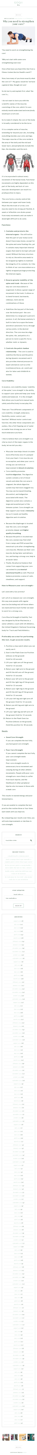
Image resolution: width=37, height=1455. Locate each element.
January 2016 (17, 1352)
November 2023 (17, 1033)
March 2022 (17, 1101)
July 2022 (17, 1087)
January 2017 (17, 1311)
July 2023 (17, 1046)
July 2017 (17, 1291)
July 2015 (17, 1372)
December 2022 (17, 1070)
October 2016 (17, 1321)
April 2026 (17, 934)
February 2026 (17, 941)
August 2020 (17, 1165)
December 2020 (17, 1151)
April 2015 (17, 1382)
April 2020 (17, 1179)
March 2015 (17, 1386)
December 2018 (17, 1233)
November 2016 (17, 1318)
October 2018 (17, 1240)
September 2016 (17, 1324)
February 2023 (17, 1063)
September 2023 (17, 1040)
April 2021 (17, 1138)
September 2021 (17, 1121)
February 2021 (17, 1145)
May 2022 (17, 1094)
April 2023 (17, 1057)
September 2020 (17, 1162)
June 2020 (17, 1172)
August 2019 (17, 1206)
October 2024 (17, 995)
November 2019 (17, 1196)
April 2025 (17, 975)
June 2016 (17, 1335)
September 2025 (17, 958)
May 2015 (17, 1379)
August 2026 (17, 921)
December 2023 (17, 1029)
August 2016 (17, 1328)
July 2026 (17, 924)
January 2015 (17, 1392)
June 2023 (17, 1050)
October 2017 (17, 1280)
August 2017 (17, 1287)
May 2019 (17, 1216)
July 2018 (17, 1250)
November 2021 (17, 1114)
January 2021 (17, 1148)
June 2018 (17, 1253)
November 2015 (17, 1358)
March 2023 (17, 1060)
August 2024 (17, 1002)
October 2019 (17, 1199)
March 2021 (17, 1141)
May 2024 (17, 1012)
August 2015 (17, 1369)
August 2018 (17, 1246)
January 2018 (17, 1270)
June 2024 (17, 1009)
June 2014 (17, 1416)
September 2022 (17, 1080)
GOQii (18, 2)
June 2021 (17, 1131)
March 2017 (17, 1304)
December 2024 (17, 989)
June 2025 (17, 968)
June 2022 (17, 1090)
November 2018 (17, 1236)
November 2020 (17, 1155)
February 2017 (17, 1308)
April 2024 (17, 1016)
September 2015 (17, 1365)
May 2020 (17, 1175)
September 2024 (17, 999)
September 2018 (17, 1243)
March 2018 (17, 1263)
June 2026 (17, 928)
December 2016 (17, 1314)
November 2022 (17, 1073)
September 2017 (17, 1284)
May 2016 (17, 1338)
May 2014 (17, 1419)
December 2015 (17, 1355)
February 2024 (17, 1023)
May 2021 (17, 1135)
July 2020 (17, 1168)
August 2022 (17, 1084)
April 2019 (17, 1219)
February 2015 (17, 1389)
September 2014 (17, 1406)
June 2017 (17, 1294)
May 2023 (17, 1053)
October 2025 (17, 955)
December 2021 (17, 1111)
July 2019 (17, 1209)
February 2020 (17, 1185)
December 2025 (17, 948)
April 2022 (17, 1097)
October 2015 (17, 1362)
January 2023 (17, 1067)
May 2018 (17, 1257)
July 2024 (17, 1006)
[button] (18, 14)
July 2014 (17, 1413)
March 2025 (17, 978)
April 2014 (17, 1423)
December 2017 (17, 1274)
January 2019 (17, 1230)
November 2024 (17, 992)
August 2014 (17, 1409)
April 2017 (17, 1301)
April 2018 (17, 1260)
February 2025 (17, 982)
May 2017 (17, 1297)
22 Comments (28, 18)
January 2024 (17, 1026)
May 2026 (17, 931)
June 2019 (17, 1213)
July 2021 (17, 1128)
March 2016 (17, 1345)
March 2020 (17, 1182)
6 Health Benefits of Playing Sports (18, 856)
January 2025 (17, 985)
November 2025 (17, 951)
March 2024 (17, 1019)
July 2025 (17, 965)
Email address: (18, 894)
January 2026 (17, 945)
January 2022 (17, 1107)
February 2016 (17, 1348)
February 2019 (17, 1226)
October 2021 (17, 1118)
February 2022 (17, 1104)
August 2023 (17, 1043)
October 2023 (17, 1036)
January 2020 (17, 1189)
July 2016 (17, 1331)
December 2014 (17, 1396)
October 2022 (17, 1077)
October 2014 (17, 1403)
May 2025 (17, 972)
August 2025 (17, 962)
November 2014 (17, 1399)
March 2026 (17, 938)
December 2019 (17, 1192)
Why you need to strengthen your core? (18, 22)
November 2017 (17, 1277)
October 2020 (17, 1158)
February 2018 (17, 1267)
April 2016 (17, 1341)
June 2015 (17, 1375)
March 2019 (17, 1223)
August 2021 (17, 1124)
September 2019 (17, 1202)
